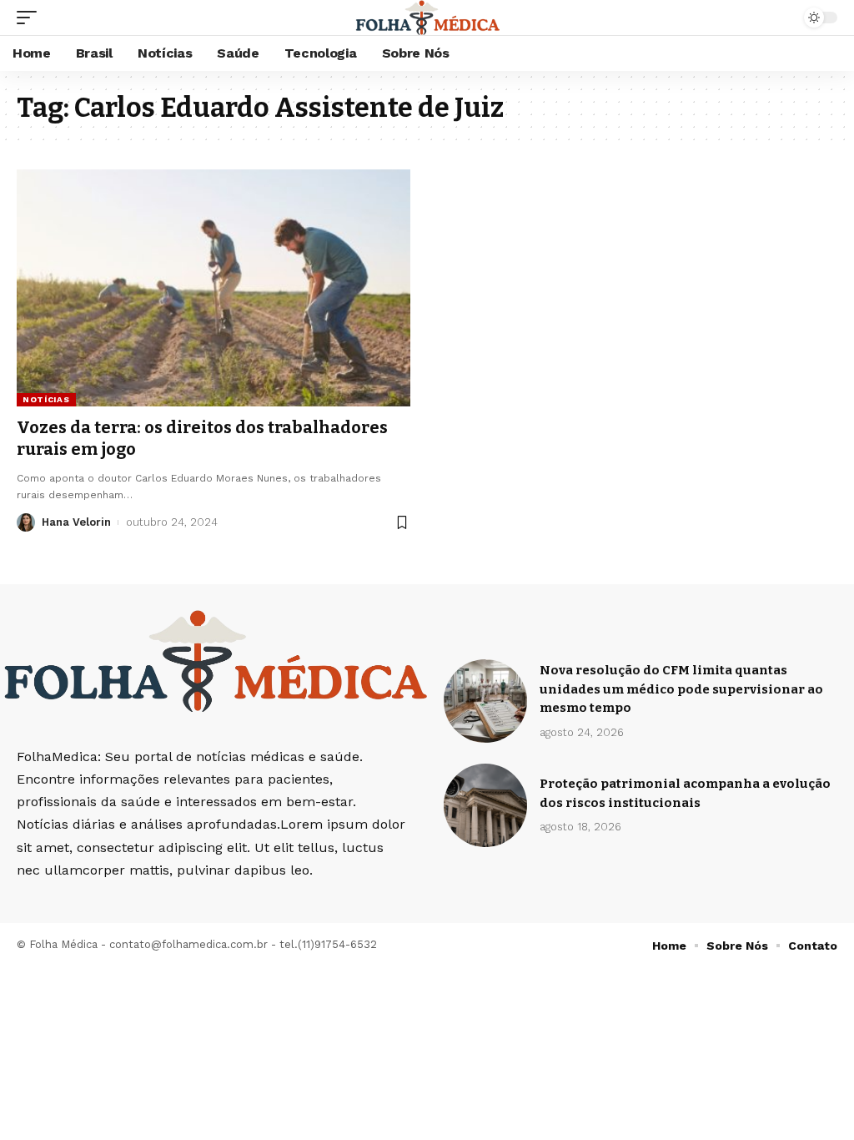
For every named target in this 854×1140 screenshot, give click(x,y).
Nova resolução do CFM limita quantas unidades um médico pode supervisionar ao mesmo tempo (681, 689)
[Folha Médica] (427, 17)
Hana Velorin (76, 522)
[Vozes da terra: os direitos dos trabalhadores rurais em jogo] (213, 287)
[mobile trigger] (31, 17)
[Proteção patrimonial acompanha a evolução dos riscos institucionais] (485, 805)
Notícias (46, 399)
